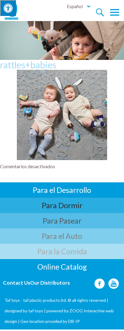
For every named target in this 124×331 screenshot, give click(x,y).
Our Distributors (50, 283)
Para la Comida (62, 251)
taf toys (35, 310)
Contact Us (16, 283)
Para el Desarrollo (62, 189)
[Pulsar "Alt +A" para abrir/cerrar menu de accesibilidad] (8, 8)
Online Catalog (62, 266)
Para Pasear (62, 220)
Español (75, 6)
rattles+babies (28, 64)
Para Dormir (62, 205)
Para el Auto (62, 235)
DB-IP (74, 321)
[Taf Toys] (17, 11)
